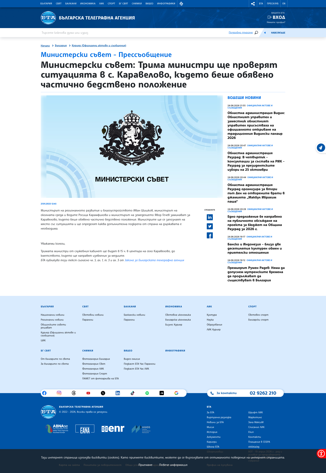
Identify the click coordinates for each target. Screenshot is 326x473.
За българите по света (55, 363)
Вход (279, 17)
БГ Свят (123, 3)
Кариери (212, 441)
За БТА (210, 412)
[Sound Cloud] (163, 393)
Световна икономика (178, 314)
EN (283, 3)
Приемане (145, 465)
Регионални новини (52, 319)
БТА (261, 3)
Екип (251, 432)
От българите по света (55, 358)
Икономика (88, 3)
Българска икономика (178, 319)
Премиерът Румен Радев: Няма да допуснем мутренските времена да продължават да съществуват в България (256, 274)
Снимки (137, 3)
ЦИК (43, 340)
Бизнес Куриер (173, 324)
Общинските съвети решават (53, 326)
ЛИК (101, 3)
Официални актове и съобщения (250, 106)
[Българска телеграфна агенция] (48, 412)
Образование (214, 324)
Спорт (111, 3)
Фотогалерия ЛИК (93, 368)
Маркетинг (255, 417)
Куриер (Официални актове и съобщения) (99, 45)
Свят (59, 3)
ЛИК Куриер (214, 329)
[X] (104, 393)
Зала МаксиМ (256, 422)
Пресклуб (272, 3)
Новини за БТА (215, 422)
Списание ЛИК (256, 427)
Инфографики (166, 3)
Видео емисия (132, 358)
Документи (214, 437)
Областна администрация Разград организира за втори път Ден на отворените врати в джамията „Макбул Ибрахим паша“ (256, 193)
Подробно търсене (241, 32)
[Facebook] (46, 393)
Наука (210, 319)
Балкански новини (134, 314)
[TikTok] (134, 393)
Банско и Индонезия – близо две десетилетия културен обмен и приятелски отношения (255, 248)
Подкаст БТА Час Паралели (139, 363)
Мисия (210, 427)
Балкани (70, 3)
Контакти (254, 437)
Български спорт (258, 319)
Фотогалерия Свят (93, 363)
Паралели (87, 319)
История (212, 432)
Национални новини (52, 314)
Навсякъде (278, 32)
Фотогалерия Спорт (94, 373)
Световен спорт (258, 314)
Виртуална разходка (219, 417)
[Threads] (75, 393)
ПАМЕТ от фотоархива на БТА (100, 378)
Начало (45, 45)
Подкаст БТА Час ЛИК (136, 368)
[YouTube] (90, 393)
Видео (150, 3)
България (46, 3)
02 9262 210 (263, 393)
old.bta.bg (253, 446)
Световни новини (93, 314)
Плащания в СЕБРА (259, 441)
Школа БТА (213, 446)
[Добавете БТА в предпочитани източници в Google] (178, 393)
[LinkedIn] (119, 393)
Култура (212, 314)
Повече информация (173, 465)
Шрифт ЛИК (255, 412)
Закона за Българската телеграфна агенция (154, 260)
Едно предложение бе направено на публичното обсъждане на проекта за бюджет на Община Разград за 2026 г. (255, 222)
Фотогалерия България (96, 358)
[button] (181, 3)
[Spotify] (149, 393)
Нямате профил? (276, 22)
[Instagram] (60, 393)
